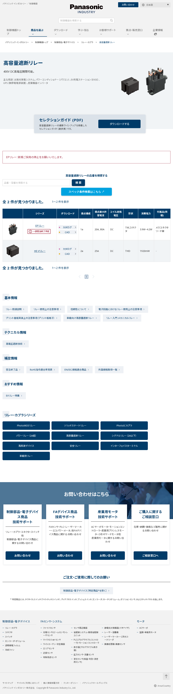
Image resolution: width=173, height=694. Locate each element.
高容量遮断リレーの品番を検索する (86, 175)
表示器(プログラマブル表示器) (85, 649)
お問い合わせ (128, 4)
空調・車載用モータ (147, 632)
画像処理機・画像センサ (114, 644)
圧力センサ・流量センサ (84, 654)
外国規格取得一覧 (107, 369)
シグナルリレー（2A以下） (124, 435)
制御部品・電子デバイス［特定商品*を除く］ (85, 590)
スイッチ (8, 636)
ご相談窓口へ (150, 555)
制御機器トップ (14, 32)
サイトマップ (8, 683)
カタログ (67, 227)
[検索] (111, 20)
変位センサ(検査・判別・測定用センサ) (86, 660)
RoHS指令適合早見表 (41, 369)
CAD (67, 232)
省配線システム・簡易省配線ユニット (86, 634)
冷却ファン (9, 649)
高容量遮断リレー (75, 435)
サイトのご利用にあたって (28, 683)
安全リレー (75, 445)
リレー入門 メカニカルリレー (120, 318)
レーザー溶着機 (111, 632)
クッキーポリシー (70, 683)
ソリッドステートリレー (75, 425)
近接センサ (48, 652)
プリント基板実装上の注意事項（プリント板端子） (30, 318)
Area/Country (164, 685)
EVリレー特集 (13, 395)
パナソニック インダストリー (17, 42)
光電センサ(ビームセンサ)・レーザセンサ (55, 634)
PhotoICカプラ (124, 425)
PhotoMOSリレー (26, 425)
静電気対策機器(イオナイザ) (116, 627)
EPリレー (39, 225)
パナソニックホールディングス (94, 683)
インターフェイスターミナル (124, 445)
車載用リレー (26, 455)
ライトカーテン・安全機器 (54, 644)
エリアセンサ (48, 648)
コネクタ (8, 632)
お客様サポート (107, 30)
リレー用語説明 (14, 309)
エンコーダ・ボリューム (15, 641)
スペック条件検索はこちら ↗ (86, 191)
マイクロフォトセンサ (52, 639)
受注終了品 (12, 369)
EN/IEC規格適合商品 (75, 369)
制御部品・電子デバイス (64, 42)
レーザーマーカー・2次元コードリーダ (116, 638)
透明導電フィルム (12, 645)
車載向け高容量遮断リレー (80, 318)
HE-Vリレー (40, 251)
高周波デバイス (26, 445)
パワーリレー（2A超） (26, 435)
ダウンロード (61, 30)
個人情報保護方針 (51, 683)
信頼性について (78, 309)
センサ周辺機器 (80, 627)
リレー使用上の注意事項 (46, 309)
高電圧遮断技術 (14, 343)
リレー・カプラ (87, 42)
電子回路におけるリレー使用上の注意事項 (120, 309)
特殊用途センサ (50, 657)
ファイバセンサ (49, 627)
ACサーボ (143, 627)
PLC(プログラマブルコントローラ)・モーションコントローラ (86, 641)
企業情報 (158, 30)
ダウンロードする (119, 124)
